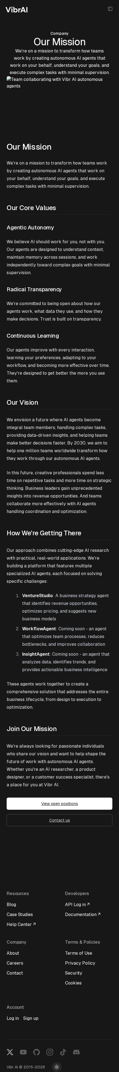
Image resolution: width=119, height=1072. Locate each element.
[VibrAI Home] (19, 9)
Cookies (73, 983)
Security (73, 973)
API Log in (77, 904)
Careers (15, 963)
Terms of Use (78, 953)
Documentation (82, 914)
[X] (10, 1052)
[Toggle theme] (57, 1067)
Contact (15, 973)
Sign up (30, 1018)
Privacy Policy (80, 963)
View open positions (59, 803)
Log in (13, 1018)
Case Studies (20, 914)
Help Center (21, 924)
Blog (11, 904)
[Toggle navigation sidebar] (110, 9)
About (13, 953)
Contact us (59, 820)
